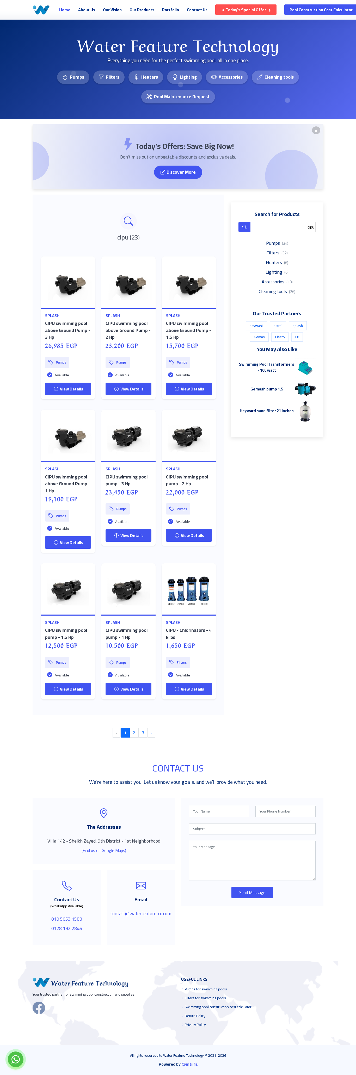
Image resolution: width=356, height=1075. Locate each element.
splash (52, 315)
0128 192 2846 (66, 928)
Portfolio (170, 10)
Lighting (188, 77)
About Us (86, 10)
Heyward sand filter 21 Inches (267, 410)
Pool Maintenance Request (182, 96)
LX (297, 337)
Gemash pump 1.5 (266, 389)
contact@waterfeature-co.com (141, 913)
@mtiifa (189, 1064)
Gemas (259, 337)
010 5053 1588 (66, 919)
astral (278, 325)
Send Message (252, 892)
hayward (256, 325)
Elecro (280, 337)
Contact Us (197, 10)
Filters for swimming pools (205, 998)
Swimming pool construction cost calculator (218, 1007)
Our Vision (112, 10)
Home (64, 10)
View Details (71, 389)
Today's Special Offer (246, 10)
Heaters (149, 77)
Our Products (142, 10)
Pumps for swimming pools (206, 989)
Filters (112, 77)
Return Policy (195, 1016)
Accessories (231, 77)
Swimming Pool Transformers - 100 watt (266, 367)
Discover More (181, 172)
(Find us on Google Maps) (104, 850)
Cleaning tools (279, 77)
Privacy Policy (195, 1024)
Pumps (77, 77)
